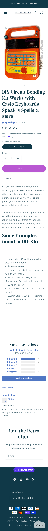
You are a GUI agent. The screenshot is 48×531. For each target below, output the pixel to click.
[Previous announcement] (5, 4)
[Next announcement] (43, 4)
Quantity (6, 153)
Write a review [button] (24, 378)
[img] (8, 395)
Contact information (33, 525)
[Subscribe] (39, 456)
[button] (6, 12)
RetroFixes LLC (22, 517)
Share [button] (8, 178)
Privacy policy (35, 521)
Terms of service (16, 525)
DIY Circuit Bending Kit (17, 147)
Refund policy (21, 521)
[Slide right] (30, 86)
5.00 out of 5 (31, 350)
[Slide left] (18, 86)
